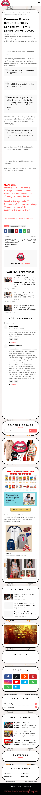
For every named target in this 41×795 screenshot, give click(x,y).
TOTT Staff (25, 263)
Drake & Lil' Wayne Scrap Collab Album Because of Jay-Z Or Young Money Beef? (18, 192)
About (20, 786)
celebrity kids (20, 707)
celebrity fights (20, 704)
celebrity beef (14, 226)
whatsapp (25, 774)
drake (10, 13)
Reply (11, 339)
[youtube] (16, 682)
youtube (25, 777)
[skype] (24, 682)
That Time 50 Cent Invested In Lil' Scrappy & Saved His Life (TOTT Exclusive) (25, 724)
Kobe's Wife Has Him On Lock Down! (24, 596)
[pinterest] (33, 676)
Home (5, 13)
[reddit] (24, 676)
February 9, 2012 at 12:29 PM (17, 348)
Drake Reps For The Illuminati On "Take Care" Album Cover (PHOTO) (24, 613)
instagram (9, 777)
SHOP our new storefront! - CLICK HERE (19, 218)
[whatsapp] (33, 682)
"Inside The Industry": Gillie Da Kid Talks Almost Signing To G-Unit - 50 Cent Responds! (25, 733)
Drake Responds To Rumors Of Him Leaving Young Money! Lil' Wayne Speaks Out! (20, 205)
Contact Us (27, 786)
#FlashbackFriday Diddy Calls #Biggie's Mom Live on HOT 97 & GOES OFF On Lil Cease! (25, 296)
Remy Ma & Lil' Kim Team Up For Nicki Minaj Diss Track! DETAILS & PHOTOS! (25, 308)
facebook (8, 774)
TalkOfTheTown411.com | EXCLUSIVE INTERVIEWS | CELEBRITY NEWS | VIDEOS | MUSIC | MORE (21, 791)
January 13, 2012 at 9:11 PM (16, 329)
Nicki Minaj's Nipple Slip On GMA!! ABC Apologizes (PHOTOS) (24, 604)
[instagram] (8, 682)
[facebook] (8, 676)
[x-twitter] (16, 676)
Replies (13, 342)
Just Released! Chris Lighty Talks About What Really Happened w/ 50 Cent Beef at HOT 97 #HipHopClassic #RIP (25, 282)
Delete (15, 339)
